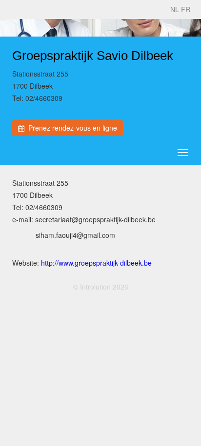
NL (174, 9)
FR (185, 9)
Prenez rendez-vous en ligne (70, 128)
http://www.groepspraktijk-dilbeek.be (96, 263)
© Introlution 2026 (100, 286)
